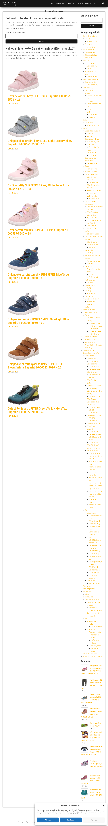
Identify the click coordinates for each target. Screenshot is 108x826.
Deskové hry (93, 115)
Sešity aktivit (93, 277)
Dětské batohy (92, 66)
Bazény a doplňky (91, 82)
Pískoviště (92, 193)
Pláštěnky (92, 616)
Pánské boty (91, 581)
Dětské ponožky (94, 407)
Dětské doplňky (92, 364)
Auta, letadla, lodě (93, 142)
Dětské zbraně (92, 163)
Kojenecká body (94, 453)
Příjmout (48, 820)
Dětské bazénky (92, 85)
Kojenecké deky (90, 342)
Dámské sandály (94, 521)
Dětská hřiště (93, 182)
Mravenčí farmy (92, 47)
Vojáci (87, 307)
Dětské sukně (93, 421)
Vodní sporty (91, 629)
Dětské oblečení (58, 4)
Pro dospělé (87, 591)
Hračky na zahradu (91, 174)
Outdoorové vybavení (92, 600)
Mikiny (87, 594)
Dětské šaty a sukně (94, 415)
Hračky (71, 4)
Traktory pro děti (92, 293)
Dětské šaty (93, 418)
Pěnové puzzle (92, 77)
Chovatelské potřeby (90, 36)
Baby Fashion (9, 2)
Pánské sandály (94, 583)
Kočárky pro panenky (94, 261)
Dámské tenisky (94, 524)
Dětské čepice (94, 367)
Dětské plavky (91, 399)
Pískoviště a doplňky (94, 190)
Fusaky (89, 69)
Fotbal (91, 624)
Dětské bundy (93, 432)
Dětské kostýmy (92, 212)
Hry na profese (92, 218)
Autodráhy (90, 144)
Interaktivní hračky (93, 234)
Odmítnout (70, 820)
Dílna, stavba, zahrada (90, 79)
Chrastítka (90, 134)
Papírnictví (88, 266)
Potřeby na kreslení (95, 331)
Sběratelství (89, 123)
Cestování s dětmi (91, 63)
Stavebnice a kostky (92, 299)
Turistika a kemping (93, 613)
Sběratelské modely (94, 125)
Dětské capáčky (94, 551)
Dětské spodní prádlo (94, 423)
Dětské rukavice (94, 369)
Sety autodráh (94, 147)
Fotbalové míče (96, 627)
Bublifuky (90, 253)
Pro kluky (88, 291)
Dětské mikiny (94, 388)
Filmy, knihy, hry (88, 88)
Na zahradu (89, 250)
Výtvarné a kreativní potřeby (92, 657)
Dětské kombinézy (95, 434)
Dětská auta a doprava (92, 139)
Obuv (86, 510)
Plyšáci (89, 288)
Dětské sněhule (94, 570)
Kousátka (90, 136)
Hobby (85, 120)
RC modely (92, 155)
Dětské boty (91, 537)
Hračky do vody (94, 199)
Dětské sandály (94, 567)
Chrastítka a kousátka (92, 131)
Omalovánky (93, 275)
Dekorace (90, 283)
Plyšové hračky (90, 285)
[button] (104, 806)
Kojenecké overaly (95, 483)
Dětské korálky (92, 242)
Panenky (90, 264)
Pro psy (87, 39)
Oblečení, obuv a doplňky (88, 4)
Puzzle (89, 109)
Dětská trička (93, 361)
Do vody (87, 166)
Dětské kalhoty (90, 52)
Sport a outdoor (88, 597)
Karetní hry (92, 117)
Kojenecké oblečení (89, 340)
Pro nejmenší (89, 296)
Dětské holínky (94, 554)
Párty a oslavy (87, 586)
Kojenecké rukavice (95, 491)
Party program (90, 280)
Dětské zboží (87, 60)
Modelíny (92, 247)
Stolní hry (90, 112)
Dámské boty (91, 513)
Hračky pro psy (92, 42)
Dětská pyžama (94, 396)
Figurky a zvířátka (91, 172)
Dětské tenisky (94, 573)
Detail (16, 104)
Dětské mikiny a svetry (94, 386)
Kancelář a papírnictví (90, 312)
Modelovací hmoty (93, 245)
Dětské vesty (93, 443)
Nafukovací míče (92, 169)
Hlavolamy (92, 101)
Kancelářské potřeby (90, 337)
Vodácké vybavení (95, 646)
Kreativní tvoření (94, 323)
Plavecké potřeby (88, 589)
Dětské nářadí (91, 215)
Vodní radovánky (92, 196)
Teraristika (88, 44)
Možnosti (94, 820)
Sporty (87, 619)
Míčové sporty (92, 621)
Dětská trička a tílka (93, 358)
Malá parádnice (92, 226)
